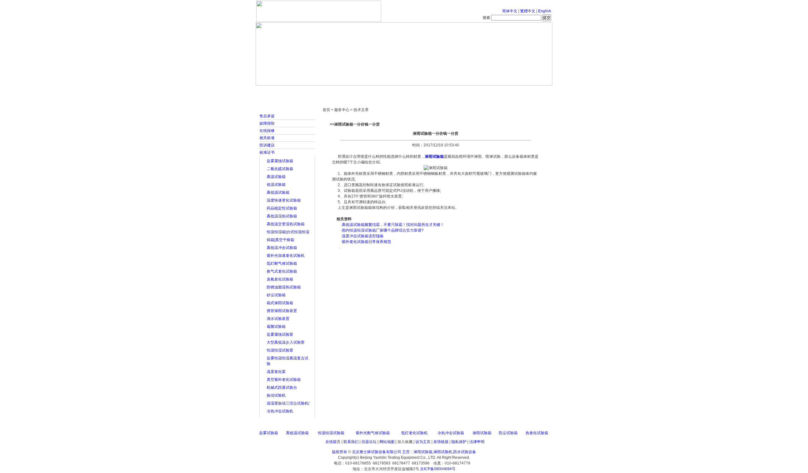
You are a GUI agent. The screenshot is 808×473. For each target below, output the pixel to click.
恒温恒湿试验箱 (331, 433)
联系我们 (351, 442)
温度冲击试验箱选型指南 (362, 236)
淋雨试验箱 (434, 156)
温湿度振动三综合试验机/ (288, 403)
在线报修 (267, 130)
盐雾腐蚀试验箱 (280, 161)
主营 (406, 452)
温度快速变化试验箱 (284, 200)
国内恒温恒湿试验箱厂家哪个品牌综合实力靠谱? (383, 230)
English (544, 11)
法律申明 (476, 442)
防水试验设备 (464, 452)
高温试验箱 (276, 176)
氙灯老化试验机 (414, 433)
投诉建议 (267, 145)
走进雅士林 (311, 91)
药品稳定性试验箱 (282, 208)
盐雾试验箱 (268, 433)
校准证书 (267, 152)
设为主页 (423, 442)
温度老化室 (276, 372)
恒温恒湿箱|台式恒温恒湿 (288, 232)
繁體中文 (527, 11)
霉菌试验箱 (276, 326)
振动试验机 (276, 395)
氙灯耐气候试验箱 (282, 263)
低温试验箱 (276, 184)
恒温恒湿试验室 (280, 350)
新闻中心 (345, 91)
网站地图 (387, 442)
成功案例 (415, 91)
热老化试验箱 (537, 433)
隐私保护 (458, 442)
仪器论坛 (369, 442)
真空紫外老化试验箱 (284, 379)
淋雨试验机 (442, 452)
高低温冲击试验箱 (282, 247)
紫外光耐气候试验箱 (373, 433)
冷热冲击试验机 (280, 411)
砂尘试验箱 (276, 295)
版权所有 (339, 452)
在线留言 (333, 442)
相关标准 (267, 138)
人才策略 (450, 91)
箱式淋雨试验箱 (280, 303)
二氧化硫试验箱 (280, 169)
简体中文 (509, 11)
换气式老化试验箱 (282, 271)
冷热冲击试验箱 (450, 433)
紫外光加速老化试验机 (286, 255)
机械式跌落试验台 (282, 387)
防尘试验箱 (508, 433)
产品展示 (380, 91)
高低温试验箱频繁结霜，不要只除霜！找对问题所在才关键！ (393, 224)
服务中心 (484, 91)
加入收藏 (405, 442)
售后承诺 (267, 116)
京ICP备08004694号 (437, 469)
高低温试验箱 (278, 192)
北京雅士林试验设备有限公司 (376, 452)
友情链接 (441, 442)
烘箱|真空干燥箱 (280, 240)
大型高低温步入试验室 (286, 342)
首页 (276, 91)
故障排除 (267, 123)
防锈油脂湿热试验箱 (284, 287)
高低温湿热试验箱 (282, 216)
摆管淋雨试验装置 (282, 311)
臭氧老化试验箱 (280, 279)
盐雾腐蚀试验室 (280, 334)
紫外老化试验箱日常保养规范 (366, 241)
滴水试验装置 (278, 318)
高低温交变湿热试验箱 (286, 224)
